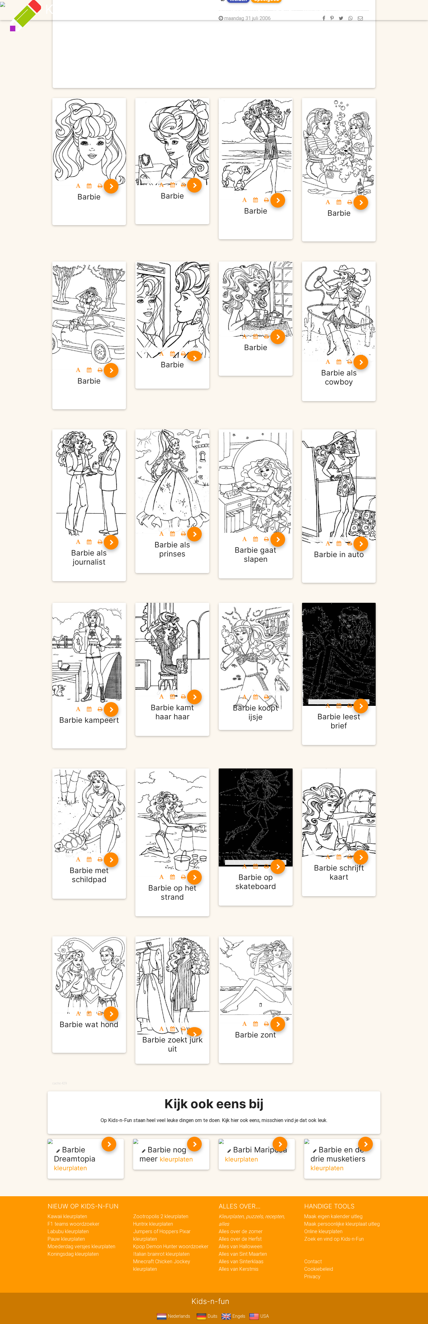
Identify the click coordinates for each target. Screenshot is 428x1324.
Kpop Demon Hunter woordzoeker (170, 1246)
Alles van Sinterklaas (241, 1261)
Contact (313, 1261)
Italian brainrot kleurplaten (161, 1254)
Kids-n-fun (76, 9)
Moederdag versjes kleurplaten (81, 1246)
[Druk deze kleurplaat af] (100, 186)
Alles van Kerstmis (238, 1269)
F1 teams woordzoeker (73, 1224)
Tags (340, 10)
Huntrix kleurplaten (153, 1224)
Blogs (158, 10)
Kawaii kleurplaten (67, 1216)
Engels (238, 1316)
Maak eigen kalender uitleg (333, 1216)
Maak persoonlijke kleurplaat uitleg (342, 1224)
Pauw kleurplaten (66, 1239)
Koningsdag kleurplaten (73, 1254)
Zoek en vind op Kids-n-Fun (334, 1239)
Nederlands (178, 1316)
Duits (211, 1316)
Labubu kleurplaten (68, 1231)
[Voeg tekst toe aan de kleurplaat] (78, 186)
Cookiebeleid (318, 1269)
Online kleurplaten (323, 1231)
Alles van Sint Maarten (243, 1254)
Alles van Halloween (240, 1246)
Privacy (312, 1276)
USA (264, 1316)
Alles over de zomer (241, 1231)
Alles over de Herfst (240, 1239)
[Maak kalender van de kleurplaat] (89, 186)
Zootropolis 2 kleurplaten (160, 1216)
